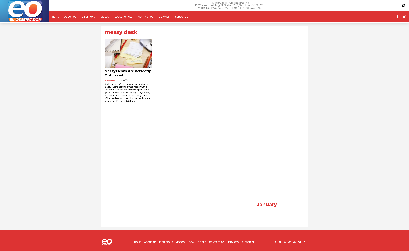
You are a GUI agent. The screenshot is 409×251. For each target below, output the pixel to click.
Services (164, 16)
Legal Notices (123, 16)
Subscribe (181, 16)
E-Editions (88, 16)
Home (55, 16)
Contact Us (145, 16)
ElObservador (111, 80)
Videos (105, 16)
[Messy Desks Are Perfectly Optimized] (128, 53)
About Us (70, 16)
